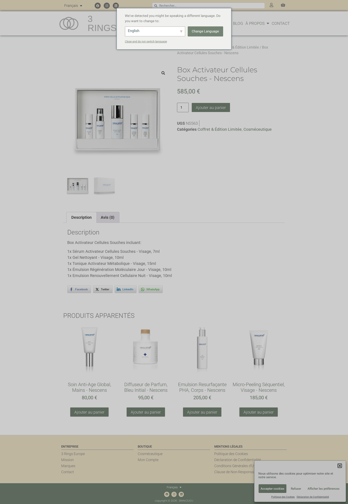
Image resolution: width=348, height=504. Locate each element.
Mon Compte (148, 460)
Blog (238, 23)
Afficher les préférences (324, 489)
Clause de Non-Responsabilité (237, 472)
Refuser (296, 489)
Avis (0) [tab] (107, 217)
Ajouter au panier (211, 107)
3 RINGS (102, 23)
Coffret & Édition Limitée (239, 47)
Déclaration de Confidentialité (313, 497)
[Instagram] (107, 6)
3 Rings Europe (73, 454)
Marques (68, 466)
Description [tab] (81, 217)
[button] (340, 466)
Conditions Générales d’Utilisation (240, 466)
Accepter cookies (272, 489)
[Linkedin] (116, 6)
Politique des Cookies (283, 497)
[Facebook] (98, 6)
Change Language (205, 31)
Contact (281, 23)
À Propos (255, 23)
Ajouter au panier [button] (89, 412)
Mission (67, 460)
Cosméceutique (257, 129)
